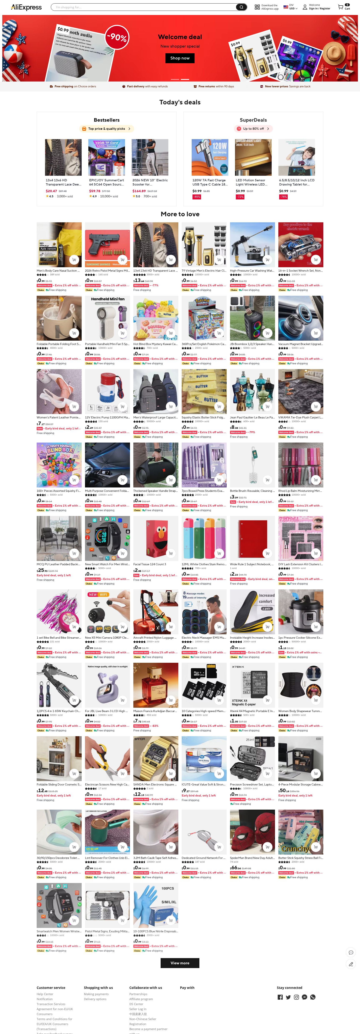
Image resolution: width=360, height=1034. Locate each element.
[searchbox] (145, 7)
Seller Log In (137, 1009)
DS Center (136, 1004)
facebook (280, 997)
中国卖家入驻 (138, 1014)
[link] (63, 168)
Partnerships (138, 994)
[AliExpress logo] (26, 7)
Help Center (45, 994)
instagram (296, 997)
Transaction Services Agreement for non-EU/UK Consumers (55, 1009)
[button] (241, 7)
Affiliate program (141, 999)
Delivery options (95, 999)
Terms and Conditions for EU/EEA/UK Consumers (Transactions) (54, 1024)
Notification (45, 999)
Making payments (96, 994)
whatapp (312, 997)
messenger (304, 997)
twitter (288, 997)
